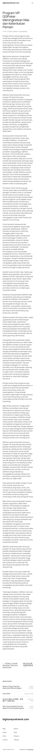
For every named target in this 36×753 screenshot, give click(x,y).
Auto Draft (6, 694)
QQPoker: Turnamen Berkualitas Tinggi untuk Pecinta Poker (10, 665)
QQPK (8, 77)
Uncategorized (23, 31)
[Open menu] (32, 3)
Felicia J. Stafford (13, 31)
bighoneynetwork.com (11, 3)
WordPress (30, 749)
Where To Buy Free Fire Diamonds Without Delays (12, 687)
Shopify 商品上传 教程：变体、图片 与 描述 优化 (14, 700)
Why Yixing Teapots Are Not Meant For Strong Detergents (13, 707)
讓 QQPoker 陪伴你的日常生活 (28, 664)
